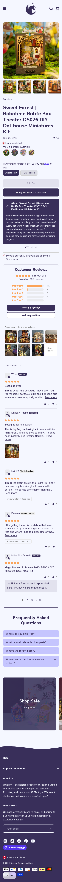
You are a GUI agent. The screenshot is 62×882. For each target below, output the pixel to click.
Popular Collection (14, 768)
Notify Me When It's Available (31, 192)
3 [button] (32, 600)
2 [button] (27, 600)
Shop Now (29, 707)
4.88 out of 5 (38, 275)
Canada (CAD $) (14, 857)
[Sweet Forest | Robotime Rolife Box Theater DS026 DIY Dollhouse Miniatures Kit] (10, 87)
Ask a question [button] (31, 315)
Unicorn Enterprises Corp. (22, 863)
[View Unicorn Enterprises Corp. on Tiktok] (12, 841)
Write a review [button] (31, 307)
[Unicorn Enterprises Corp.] (31, 8)
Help (6, 758)
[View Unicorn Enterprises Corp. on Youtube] (33, 841)
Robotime (7, 99)
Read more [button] (51, 397)
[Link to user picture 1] (12, 450)
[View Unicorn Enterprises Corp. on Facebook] (19, 841)
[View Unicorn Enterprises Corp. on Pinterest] (26, 841)
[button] (51, 8)
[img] (56, 138)
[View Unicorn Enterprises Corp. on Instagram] (5, 841)
